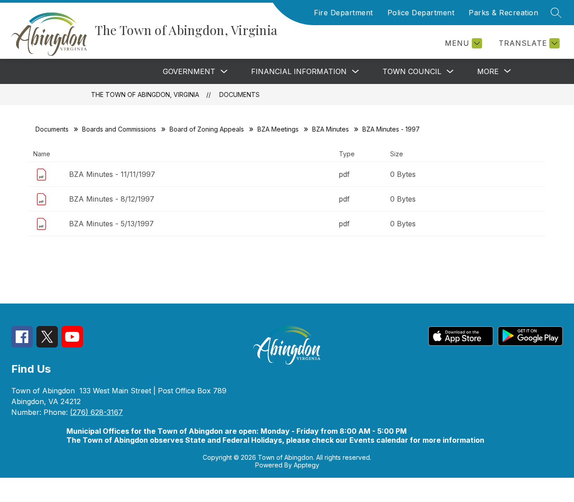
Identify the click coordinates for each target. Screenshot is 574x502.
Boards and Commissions (119, 129)
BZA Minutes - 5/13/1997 (111, 223)
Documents (239, 94)
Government (189, 71)
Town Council (412, 71)
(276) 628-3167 (96, 412)
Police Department (421, 12)
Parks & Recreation (503, 12)
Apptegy (306, 465)
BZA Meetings (278, 129)
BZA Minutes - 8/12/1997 (111, 198)
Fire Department (343, 12)
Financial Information (299, 71)
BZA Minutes (330, 129)
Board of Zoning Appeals (207, 129)
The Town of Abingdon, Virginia (145, 94)
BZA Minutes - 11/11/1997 (112, 174)
